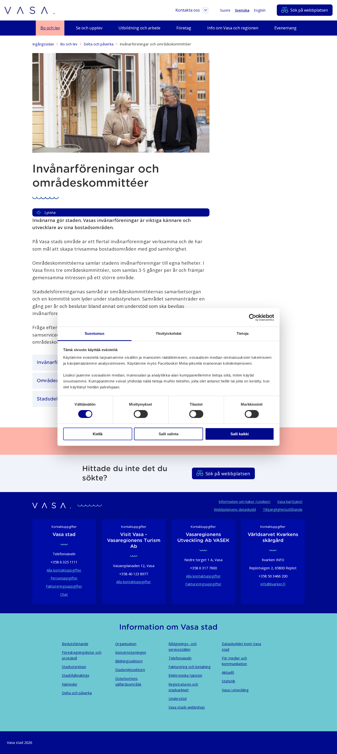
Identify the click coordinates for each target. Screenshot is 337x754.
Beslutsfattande (75, 643)
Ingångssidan (43, 43)
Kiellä (97, 434)
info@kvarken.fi (273, 583)
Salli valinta (168, 434)
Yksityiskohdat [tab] (168, 333)
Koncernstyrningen (130, 652)
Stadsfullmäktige (75, 675)
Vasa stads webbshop (186, 707)
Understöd (177, 698)
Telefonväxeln (179, 657)
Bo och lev (68, 43)
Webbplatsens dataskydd (235, 509)
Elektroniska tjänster (185, 675)
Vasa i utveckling (235, 689)
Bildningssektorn (129, 660)
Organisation (125, 643)
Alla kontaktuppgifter (64, 570)
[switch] (141, 414)
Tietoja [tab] (242, 333)
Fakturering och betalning (189, 666)
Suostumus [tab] (95, 333)
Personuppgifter (64, 577)
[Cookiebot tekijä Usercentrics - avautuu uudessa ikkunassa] (252, 317)
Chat (64, 594)
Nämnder (69, 684)
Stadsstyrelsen (74, 666)
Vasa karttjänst (289, 501)
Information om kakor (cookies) (244, 501)
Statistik (228, 680)
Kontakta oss (187, 10)
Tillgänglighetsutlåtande (282, 509)
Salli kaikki (239, 434)
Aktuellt (228, 672)
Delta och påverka (98, 43)
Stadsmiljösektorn (130, 669)
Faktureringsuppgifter (64, 586)
